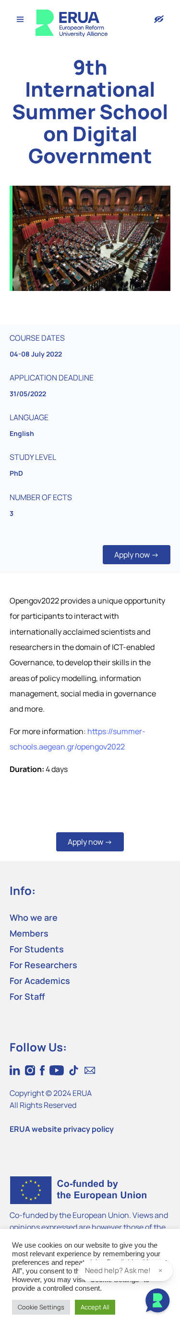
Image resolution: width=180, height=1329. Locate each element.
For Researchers (43, 965)
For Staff (27, 996)
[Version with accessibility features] (159, 19)
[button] (136, 554)
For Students (37, 949)
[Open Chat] (157, 1301)
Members (29, 933)
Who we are (34, 917)
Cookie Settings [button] (41, 1307)
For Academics (40, 980)
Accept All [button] (95, 1307)
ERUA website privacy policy (62, 1129)
